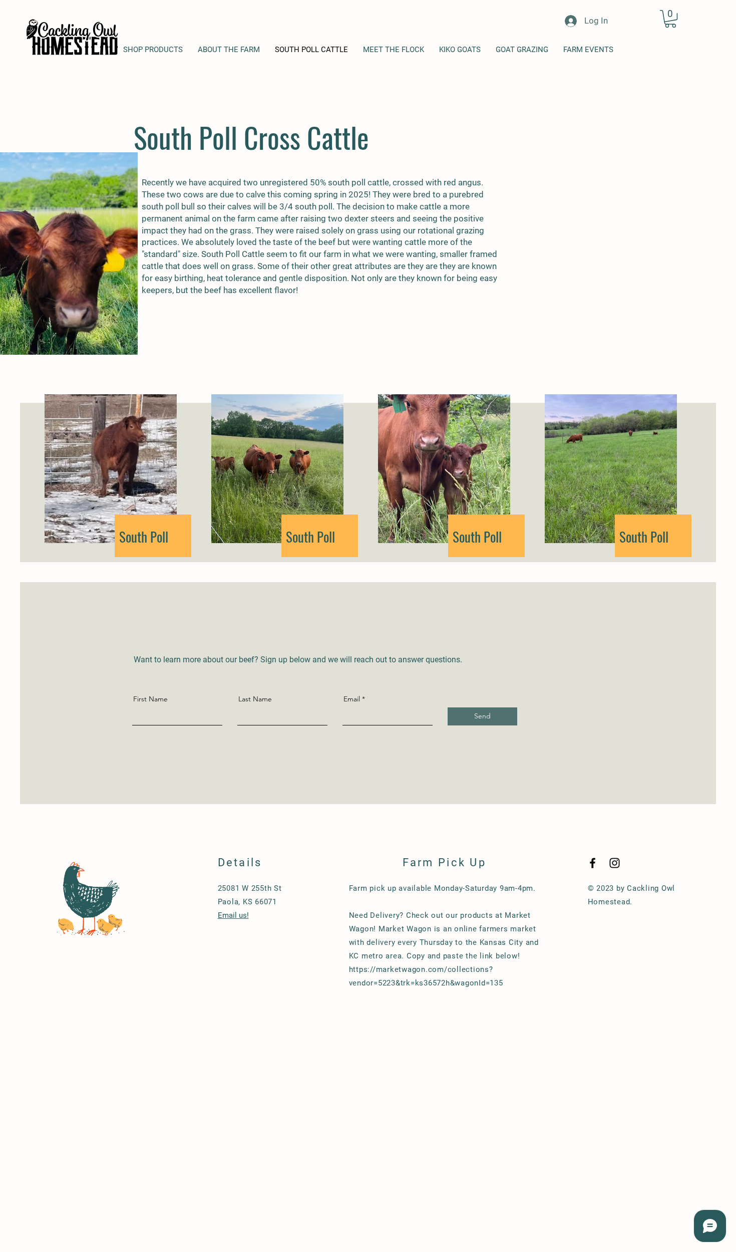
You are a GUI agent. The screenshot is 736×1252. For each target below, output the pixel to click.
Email (351, 698)
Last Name (255, 698)
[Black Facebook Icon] (592, 863)
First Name (150, 698)
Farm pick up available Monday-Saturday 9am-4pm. (442, 888)
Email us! (233, 915)
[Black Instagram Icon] (614, 863)
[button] (670, 19)
